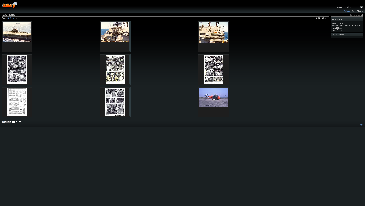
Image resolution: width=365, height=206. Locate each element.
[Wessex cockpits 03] (213, 69)
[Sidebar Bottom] (359, 15)
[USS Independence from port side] (17, 36)
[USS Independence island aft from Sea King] (115, 36)
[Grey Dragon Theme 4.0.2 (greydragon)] (17, 122)
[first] (317, 18)
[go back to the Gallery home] (10, 4)
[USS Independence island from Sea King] (213, 36)
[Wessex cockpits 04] (17, 102)
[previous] (319, 18)
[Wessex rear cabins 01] (115, 102)
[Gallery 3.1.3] (7, 122)
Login (361, 124)
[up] (322, 18)
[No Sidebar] (356, 15)
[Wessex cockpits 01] (17, 69)
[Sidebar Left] (351, 15)
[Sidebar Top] (354, 15)
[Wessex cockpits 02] (115, 69)
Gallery (347, 11)
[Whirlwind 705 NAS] (213, 102)
